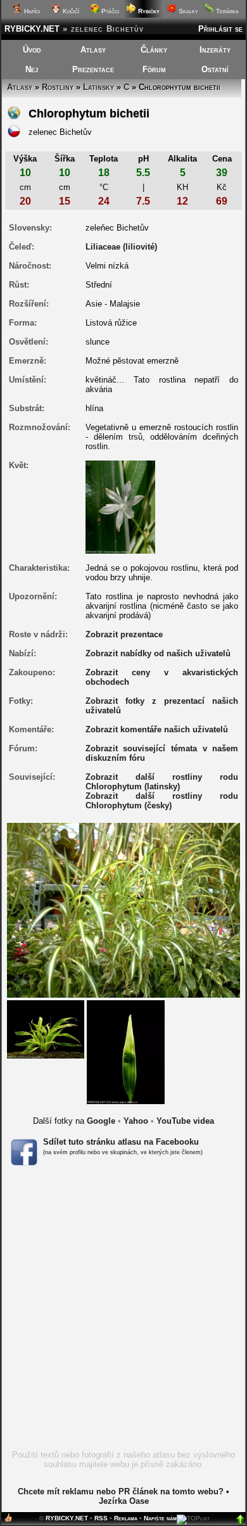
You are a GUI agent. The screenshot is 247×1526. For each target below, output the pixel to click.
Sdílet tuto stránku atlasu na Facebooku (121, 1142)
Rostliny (57, 87)
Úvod (32, 49)
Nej (31, 69)
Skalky (187, 11)
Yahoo (136, 1121)
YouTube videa (185, 1121)
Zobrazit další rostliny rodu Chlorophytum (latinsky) (162, 781)
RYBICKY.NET (32, 29)
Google (101, 1121)
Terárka (226, 11)
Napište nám (160, 1518)
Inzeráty (215, 49)
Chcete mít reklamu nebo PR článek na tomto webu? (121, 1491)
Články (154, 49)
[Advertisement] (123, 1311)
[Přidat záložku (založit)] (8, 1520)
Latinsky (98, 87)
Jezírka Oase (124, 1501)
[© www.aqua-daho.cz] (46, 1028)
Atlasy (93, 49)
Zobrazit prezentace (124, 634)
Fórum (154, 69)
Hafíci (31, 11)
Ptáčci (109, 11)
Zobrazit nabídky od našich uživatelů (158, 653)
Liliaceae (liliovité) (121, 246)
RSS (101, 1518)
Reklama (125, 1518)
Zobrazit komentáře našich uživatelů (157, 729)
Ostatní (215, 69)
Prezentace (93, 69)
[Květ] (120, 506)
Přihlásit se (220, 29)
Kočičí (70, 11)
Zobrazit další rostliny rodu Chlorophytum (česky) (162, 800)
